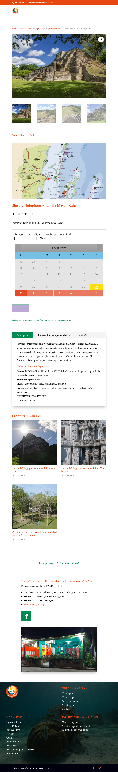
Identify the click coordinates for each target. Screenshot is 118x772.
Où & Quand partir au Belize (20, 749)
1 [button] (32, 294)
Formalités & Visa (15, 753)
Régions (10, 733)
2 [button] (46, 294)
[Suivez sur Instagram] (99, 768)
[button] (101, 39)
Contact (65, 708)
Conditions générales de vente (76, 726)
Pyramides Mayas (53, 28)
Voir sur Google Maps (34, 604)
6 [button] (95, 294)
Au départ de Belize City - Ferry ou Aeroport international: (42, 234)
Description (23, 335)
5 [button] (83, 294)
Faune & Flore (13, 729)
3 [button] (59, 294)
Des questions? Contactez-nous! (59, 563)
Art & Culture (12, 726)
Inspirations (11, 745)
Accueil (14, 28)
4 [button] (70, 294)
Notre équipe (68, 697)
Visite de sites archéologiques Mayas (32, 28)
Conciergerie (68, 705)
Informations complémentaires (54, 335)
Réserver (20, 308)
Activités (10, 737)
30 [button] (95, 288)
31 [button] (18, 294)
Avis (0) (83, 335)
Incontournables (13, 741)
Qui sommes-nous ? (71, 701)
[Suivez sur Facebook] (26, 616)
